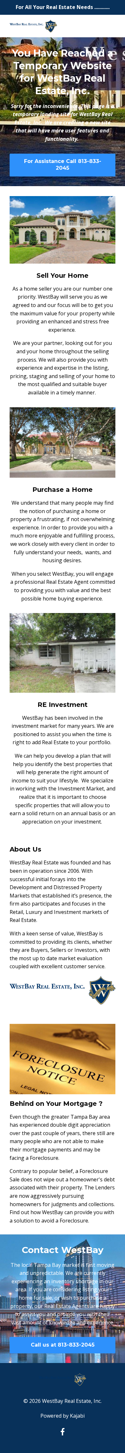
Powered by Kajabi (62, 1415)
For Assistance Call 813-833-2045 (62, 164)
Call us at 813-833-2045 (63, 1345)
